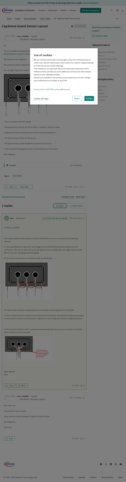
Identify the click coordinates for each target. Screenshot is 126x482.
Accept (89, 98)
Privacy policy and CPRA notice (46, 89)
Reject (77, 98)
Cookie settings (41, 98)
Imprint (66, 89)
